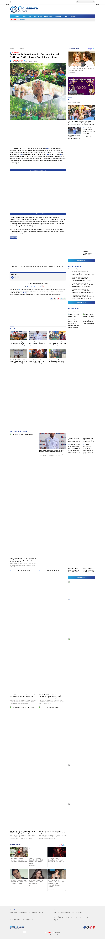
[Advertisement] (52, 34)
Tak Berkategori (15, 52)
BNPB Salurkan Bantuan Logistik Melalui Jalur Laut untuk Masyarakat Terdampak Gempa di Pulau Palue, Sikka (89, 253)
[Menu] (11, 1)
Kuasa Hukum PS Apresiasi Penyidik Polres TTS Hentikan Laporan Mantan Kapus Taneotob (37, 343)
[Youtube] (94, 927)
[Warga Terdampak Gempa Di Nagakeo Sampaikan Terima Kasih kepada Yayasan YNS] (57, 353)
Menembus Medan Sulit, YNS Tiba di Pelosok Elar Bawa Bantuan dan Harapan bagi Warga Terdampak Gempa (17, 343)
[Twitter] (87, 927)
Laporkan (28, 286)
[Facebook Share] (51, 299)
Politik (29, 16)
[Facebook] (84, 927)
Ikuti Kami (37, 286)
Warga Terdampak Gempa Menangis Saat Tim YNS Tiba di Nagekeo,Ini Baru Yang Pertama (37, 361)
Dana (47, 154)
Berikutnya (13, 237)
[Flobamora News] (24, 9)
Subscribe (47, 286)
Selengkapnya (81, 260)
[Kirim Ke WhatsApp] (64, 299)
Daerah (24, 16)
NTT (21, 154)
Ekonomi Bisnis (48, 16)
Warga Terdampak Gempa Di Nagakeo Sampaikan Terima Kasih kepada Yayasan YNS (57, 361)
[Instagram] (90, 927)
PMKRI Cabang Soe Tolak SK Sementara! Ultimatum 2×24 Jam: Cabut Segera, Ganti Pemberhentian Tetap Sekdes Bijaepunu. (83, 273)
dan (61, 154)
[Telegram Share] (61, 299)
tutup (7, 4)
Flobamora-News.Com (18, 60)
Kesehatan (58, 16)
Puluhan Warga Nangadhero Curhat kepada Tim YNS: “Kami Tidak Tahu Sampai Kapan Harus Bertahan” (57, 343)
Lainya (73, 16)
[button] (93, 1)
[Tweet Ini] (55, 299)
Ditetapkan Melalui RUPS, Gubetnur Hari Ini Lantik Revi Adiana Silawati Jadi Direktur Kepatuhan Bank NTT (74, 570)
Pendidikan (66, 16)
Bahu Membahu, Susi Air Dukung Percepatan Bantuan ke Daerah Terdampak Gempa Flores (74, 137)
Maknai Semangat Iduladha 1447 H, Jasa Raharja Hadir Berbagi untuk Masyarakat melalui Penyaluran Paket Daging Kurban (89, 440)
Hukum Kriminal (38, 16)
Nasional (17, 16)
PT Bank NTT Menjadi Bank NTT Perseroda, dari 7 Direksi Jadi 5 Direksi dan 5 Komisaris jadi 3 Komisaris (88, 570)
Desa (47, 148)
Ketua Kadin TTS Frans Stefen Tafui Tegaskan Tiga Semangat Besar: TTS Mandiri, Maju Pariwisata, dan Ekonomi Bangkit (18, 361)
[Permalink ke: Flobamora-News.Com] (11, 60)
